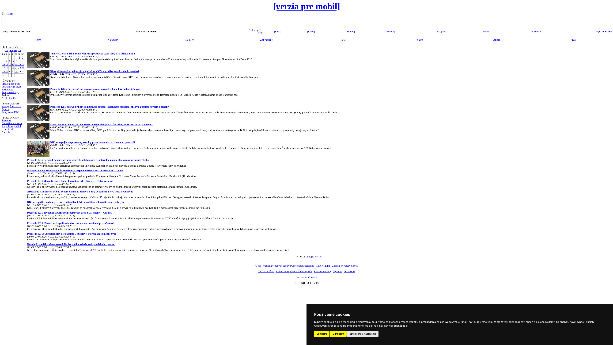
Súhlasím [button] (322, 333)
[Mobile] (350, 31)
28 (16, 71)
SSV (309, 271)
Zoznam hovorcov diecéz (345, 265)
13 (13, 64)
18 (6, 68)
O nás (258, 265)
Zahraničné (266, 39)
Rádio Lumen (283, 271)
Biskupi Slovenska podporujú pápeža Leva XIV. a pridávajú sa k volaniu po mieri (94, 71)
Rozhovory (7, 89)
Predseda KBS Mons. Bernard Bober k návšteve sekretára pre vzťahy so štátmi (70, 181)
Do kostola (349, 271)
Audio (496, 39)
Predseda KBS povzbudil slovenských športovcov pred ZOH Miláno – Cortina (69, 212)
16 (22, 64)
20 (13, 68)
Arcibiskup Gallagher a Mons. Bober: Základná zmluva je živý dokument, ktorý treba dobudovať (80, 191)
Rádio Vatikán (298, 271)
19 (10, 68)
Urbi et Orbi (8, 129)
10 (3, 64)
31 (3, 75)
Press (573, 39)
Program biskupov (11, 83)
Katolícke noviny (322, 271)
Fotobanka (308, 265)
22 (19, 68)
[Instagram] (440, 31)
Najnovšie (113, 39)
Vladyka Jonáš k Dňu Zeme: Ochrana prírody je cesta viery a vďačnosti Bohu (92, 53)
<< (6, 50)
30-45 (315, 256)
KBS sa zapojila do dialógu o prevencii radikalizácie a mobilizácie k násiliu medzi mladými (75, 202)
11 (7, 64)
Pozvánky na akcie (11, 86)
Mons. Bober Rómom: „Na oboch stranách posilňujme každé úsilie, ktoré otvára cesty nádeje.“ (101, 124)
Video (420, 39)
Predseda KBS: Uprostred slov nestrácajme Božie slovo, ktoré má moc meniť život (71, 233)
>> (19, 50)
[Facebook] (536, 31)
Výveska (337, 271)
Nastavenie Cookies (306, 277)
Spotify (12, 98)
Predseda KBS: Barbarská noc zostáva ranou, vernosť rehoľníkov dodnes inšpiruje (95, 89)
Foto (343, 39)
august (13, 50)
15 (19, 64)
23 (22, 68)
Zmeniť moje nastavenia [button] (363, 333)
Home (38, 39)
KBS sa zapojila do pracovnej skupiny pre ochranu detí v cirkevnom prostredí (92, 142)
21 (16, 68)
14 (16, 64)
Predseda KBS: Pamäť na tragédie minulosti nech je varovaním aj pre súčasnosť (70, 223)
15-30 (308, 256)
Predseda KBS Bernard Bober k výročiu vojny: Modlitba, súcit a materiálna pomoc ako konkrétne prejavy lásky (88, 160)
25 (6, 71)
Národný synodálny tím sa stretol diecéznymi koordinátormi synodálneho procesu (71, 244)
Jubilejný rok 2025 (11, 106)
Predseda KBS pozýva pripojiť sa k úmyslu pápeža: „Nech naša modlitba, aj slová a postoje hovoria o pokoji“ (109, 106)
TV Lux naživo (266, 271)
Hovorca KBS (323, 265)
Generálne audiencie (12, 123)
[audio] (17, 126)
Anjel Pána (7, 126)
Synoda (5, 109)
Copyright (296, 265)
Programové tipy (10, 92)
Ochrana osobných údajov (276, 265)
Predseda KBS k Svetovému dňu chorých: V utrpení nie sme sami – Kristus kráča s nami (75, 170)
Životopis (6, 120)
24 (3, 71)
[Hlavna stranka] (7, 24)
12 (10, 64)
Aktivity (6, 132)
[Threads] (485, 31)
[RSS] (277, 31)
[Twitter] (390, 31)
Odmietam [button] (338, 333)
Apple (5, 98)
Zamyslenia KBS (10, 112)
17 (3, 68)
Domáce (189, 39)
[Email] (311, 31)
